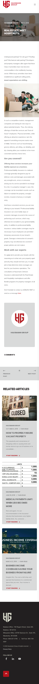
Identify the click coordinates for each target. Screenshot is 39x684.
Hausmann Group (11, 23)
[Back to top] (6, 674)
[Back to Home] (12, 12)
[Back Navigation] (19, 370)
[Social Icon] (6, 659)
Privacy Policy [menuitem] (7, 649)
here (19, 293)
